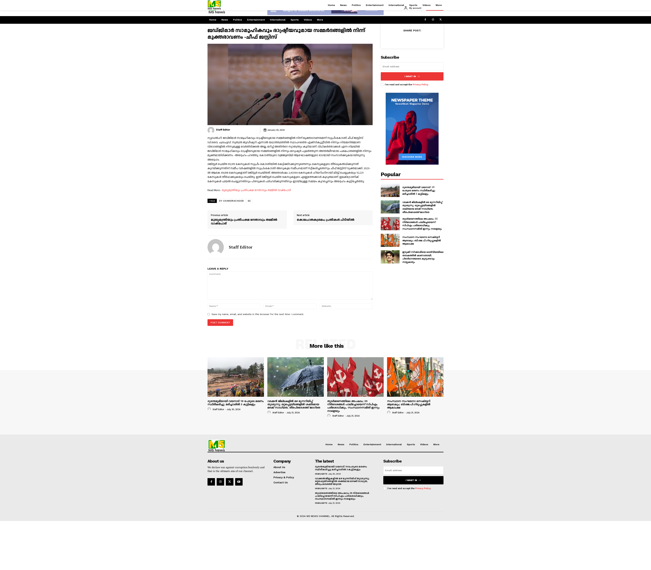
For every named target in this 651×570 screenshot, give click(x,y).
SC (249, 200)
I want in (410, 76)
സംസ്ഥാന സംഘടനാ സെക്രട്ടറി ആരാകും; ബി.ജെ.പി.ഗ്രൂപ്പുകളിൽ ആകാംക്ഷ (421, 240)
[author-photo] (210, 409)
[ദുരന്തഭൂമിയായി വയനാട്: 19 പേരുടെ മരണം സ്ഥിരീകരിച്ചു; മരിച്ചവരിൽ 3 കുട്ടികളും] (390, 190)
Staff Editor (223, 130)
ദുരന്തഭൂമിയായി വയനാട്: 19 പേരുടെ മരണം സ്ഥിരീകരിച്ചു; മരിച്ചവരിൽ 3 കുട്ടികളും (418, 190)
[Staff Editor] (211, 130)
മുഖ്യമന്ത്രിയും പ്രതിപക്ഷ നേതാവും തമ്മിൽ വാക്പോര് (256, 190)
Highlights (321, 474)
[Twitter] (440, 20)
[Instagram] (433, 20)
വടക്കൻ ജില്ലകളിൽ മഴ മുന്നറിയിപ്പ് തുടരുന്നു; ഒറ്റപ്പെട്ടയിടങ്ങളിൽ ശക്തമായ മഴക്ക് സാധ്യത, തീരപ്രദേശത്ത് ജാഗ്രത (422, 207)
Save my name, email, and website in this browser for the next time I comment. (258, 314)
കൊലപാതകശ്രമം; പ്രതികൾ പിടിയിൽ (325, 220)
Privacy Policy (420, 84)
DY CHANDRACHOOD (231, 200)
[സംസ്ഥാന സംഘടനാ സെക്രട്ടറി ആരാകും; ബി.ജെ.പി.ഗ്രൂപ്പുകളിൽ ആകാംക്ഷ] (390, 240)
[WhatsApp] (423, 38)
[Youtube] (239, 482)
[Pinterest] (416, 38)
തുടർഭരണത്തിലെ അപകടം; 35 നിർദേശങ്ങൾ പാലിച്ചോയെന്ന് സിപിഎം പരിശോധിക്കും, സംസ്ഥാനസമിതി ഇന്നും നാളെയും (422, 223)
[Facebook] (425, 20)
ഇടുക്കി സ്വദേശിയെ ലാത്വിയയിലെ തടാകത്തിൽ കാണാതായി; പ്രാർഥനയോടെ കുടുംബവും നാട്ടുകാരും (422, 256)
